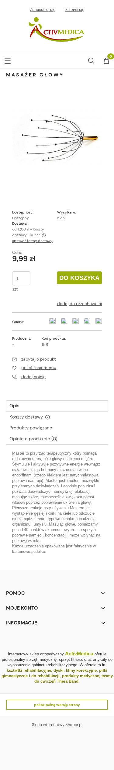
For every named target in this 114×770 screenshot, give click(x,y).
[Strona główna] (57, 30)
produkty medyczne (80, 676)
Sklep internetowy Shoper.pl (57, 724)
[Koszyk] (106, 61)
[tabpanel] (57, 505)
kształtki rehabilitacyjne (29, 670)
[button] (7, 59)
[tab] (57, 406)
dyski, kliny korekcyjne (75, 670)
